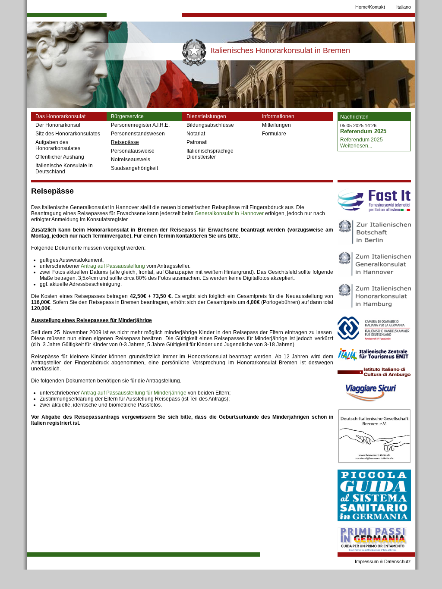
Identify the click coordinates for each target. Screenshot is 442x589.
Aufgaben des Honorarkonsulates (57, 145)
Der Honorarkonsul (57, 125)
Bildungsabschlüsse (210, 125)
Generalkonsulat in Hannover (229, 213)
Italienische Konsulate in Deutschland (64, 169)
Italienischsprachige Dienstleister (210, 154)
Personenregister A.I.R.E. (140, 125)
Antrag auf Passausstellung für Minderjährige (133, 393)
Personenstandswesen (138, 134)
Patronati (197, 142)
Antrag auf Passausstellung (113, 266)
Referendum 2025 (363, 131)
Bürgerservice (127, 116)
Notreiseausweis (130, 160)
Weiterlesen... (356, 146)
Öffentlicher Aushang (59, 157)
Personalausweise (133, 151)
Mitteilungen (276, 125)
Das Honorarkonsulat (60, 116)
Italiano (403, 6)
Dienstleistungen (206, 116)
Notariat (195, 134)
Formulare (274, 134)
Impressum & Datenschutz (383, 561)
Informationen (278, 116)
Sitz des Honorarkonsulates (67, 134)
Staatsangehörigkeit (134, 168)
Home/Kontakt (370, 6)
